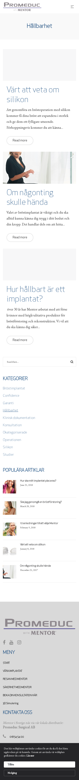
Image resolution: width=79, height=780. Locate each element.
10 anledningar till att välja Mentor (39, 523)
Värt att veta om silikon (32, 544)
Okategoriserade (15, 432)
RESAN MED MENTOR (15, 679)
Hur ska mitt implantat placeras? (38, 480)
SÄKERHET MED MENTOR (17, 687)
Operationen (12, 440)
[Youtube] (11, 643)
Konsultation (12, 425)
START (6, 663)
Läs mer (30, 755)
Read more (20, 140)
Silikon (8, 447)
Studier (8, 455)
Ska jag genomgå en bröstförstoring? (41, 502)
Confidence (11, 396)
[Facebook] (4, 643)
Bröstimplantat (14, 388)
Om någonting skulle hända (35, 566)
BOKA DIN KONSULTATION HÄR (20, 695)
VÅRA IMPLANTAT (12, 671)
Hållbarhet (10, 410)
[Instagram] (19, 643)
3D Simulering (10, 703)
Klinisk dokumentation (19, 418)
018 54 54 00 (17, 737)
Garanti (8, 403)
